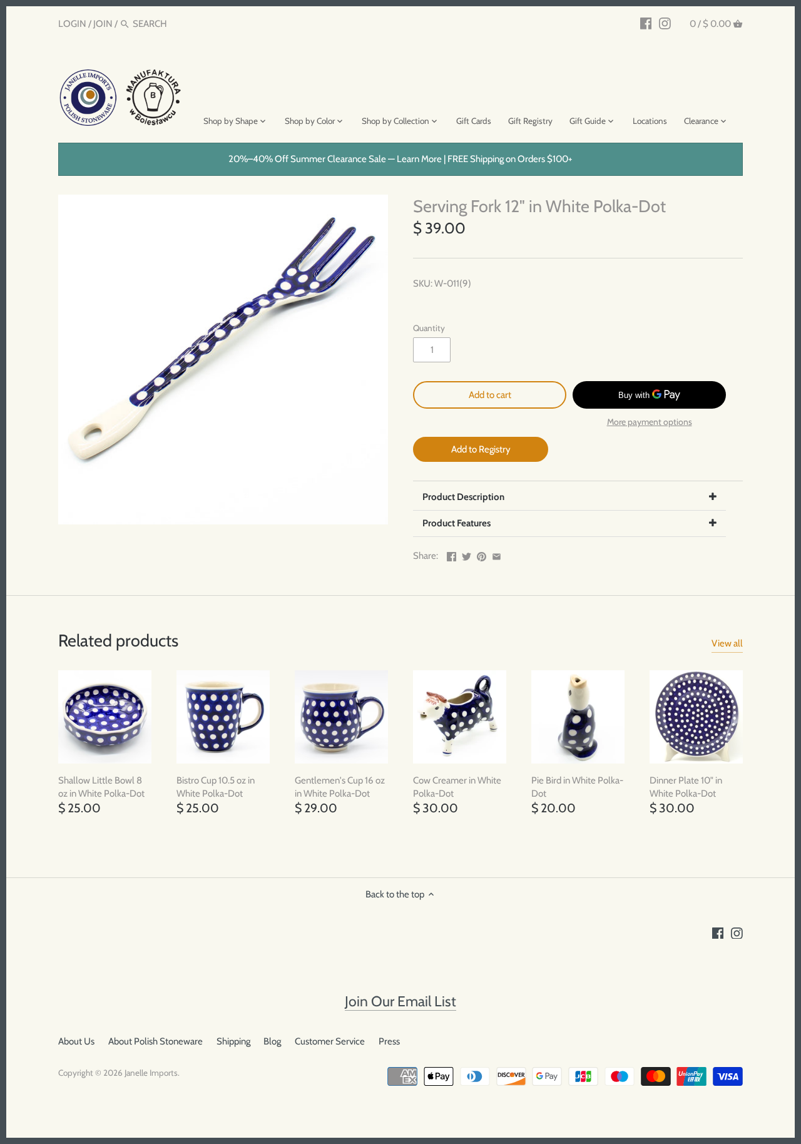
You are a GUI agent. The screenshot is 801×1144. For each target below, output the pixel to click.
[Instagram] (665, 23)
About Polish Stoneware (155, 1041)
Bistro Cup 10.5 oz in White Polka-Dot (215, 787)
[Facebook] (646, 23)
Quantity (429, 328)
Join (103, 23)
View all (727, 643)
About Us (76, 1041)
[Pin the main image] (481, 554)
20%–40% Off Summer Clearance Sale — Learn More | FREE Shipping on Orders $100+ (400, 159)
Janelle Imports (151, 1073)
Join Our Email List (400, 1001)
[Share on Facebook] (451, 554)
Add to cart (490, 395)
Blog (272, 1041)
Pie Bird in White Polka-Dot (577, 787)
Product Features (456, 523)
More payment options (649, 422)
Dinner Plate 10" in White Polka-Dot (686, 787)
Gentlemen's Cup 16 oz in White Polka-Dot (340, 787)
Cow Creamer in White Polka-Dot (457, 787)
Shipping (233, 1041)
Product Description (463, 497)
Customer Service (330, 1041)
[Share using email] (496, 554)
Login (72, 23)
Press (389, 1041)
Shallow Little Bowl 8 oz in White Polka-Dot (101, 787)
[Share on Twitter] (466, 554)
